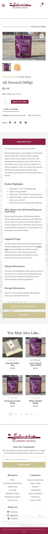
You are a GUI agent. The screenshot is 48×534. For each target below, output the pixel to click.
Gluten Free (36, 115)
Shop (11, 26)
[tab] (24, 142)
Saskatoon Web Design (34, 529)
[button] (10, 122)
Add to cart (20, 102)
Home (5, 26)
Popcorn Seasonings (18, 115)
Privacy (25, 529)
